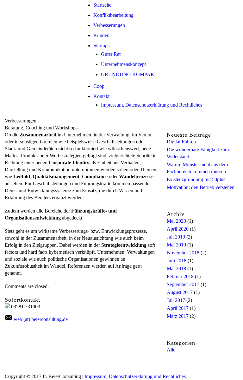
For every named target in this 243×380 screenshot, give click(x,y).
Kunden (101, 35)
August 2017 (180, 292)
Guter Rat (111, 54)
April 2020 (178, 229)
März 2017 (178, 316)
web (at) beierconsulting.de (41, 319)
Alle (171, 349)
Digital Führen (181, 141)
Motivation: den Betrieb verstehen (200, 187)
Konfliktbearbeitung (113, 15)
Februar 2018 (180, 276)
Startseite (102, 5)
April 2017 (178, 308)
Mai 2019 (176, 244)
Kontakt (101, 96)
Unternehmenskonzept (123, 64)
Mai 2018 (176, 268)
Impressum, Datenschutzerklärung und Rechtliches (151, 105)
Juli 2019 (176, 236)
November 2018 (183, 252)
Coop (98, 86)
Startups (101, 45)
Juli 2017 (176, 300)
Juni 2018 (176, 260)
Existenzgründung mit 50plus (196, 179)
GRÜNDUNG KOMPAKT (129, 74)
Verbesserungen (109, 25)
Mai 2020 (176, 221)
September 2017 (183, 284)
